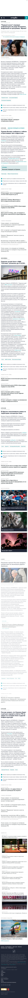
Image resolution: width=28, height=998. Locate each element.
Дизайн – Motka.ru (4, 994)
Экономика (4, 258)
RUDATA (2, 981)
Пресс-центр (15, 946)
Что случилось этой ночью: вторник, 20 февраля (14, 36)
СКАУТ (2, 973)
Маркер (2, 974)
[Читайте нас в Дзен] (2, 985)
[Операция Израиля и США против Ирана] (14, 937)
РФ (16, 678)
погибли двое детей (14, 158)
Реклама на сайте (4, 947)
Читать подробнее (13, 626)
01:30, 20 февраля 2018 (5, 22)
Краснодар (3, 173)
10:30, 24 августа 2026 (5, 259)
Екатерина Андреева (6, 100)
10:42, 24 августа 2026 (5, 560)
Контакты (2, 946)
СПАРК (2, 971)
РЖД (19, 678)
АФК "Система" (8, 284)
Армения (3, 678)
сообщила (3, 140)
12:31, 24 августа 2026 (5, 710)
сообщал (24, 432)
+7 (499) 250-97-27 (13, 964)
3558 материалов (5, 940)
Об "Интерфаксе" (8, 946)
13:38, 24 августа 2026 (5, 409)
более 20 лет (22, 94)
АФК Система (8, 359)
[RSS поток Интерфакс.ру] (8, 985)
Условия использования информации (8, 991)
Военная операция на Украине (16, 128)
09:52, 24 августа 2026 (5, 129)
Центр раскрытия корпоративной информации (8, 982)
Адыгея (6, 446)
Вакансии (20, 946)
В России (3, 21)
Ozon (2, 359)
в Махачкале (18, 350)
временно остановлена (19, 319)
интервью (9, 733)
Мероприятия (10, 947)
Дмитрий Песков (5, 769)
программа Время (13, 97)
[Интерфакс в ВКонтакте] (6, 985)
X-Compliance (3, 972)
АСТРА (2, 975)
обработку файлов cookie (22, 962)
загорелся (17, 311)
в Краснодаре (17, 335)
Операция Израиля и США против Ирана (11, 939)
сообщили (12, 440)
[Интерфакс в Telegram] (4, 985)
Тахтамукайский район (15, 446)
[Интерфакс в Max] (9, 985)
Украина (12, 769)
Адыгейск (23, 446)
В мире (3, 559)
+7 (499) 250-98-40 (4, 964)
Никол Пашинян (10, 678)
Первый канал (4, 97)
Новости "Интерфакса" (4, 978)
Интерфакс (14, 18)
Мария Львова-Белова (13, 173)
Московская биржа (16, 359)
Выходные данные (4, 993)
